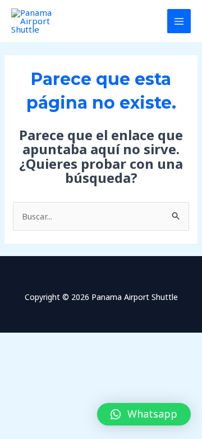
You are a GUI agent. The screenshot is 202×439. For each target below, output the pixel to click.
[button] (144, 414)
